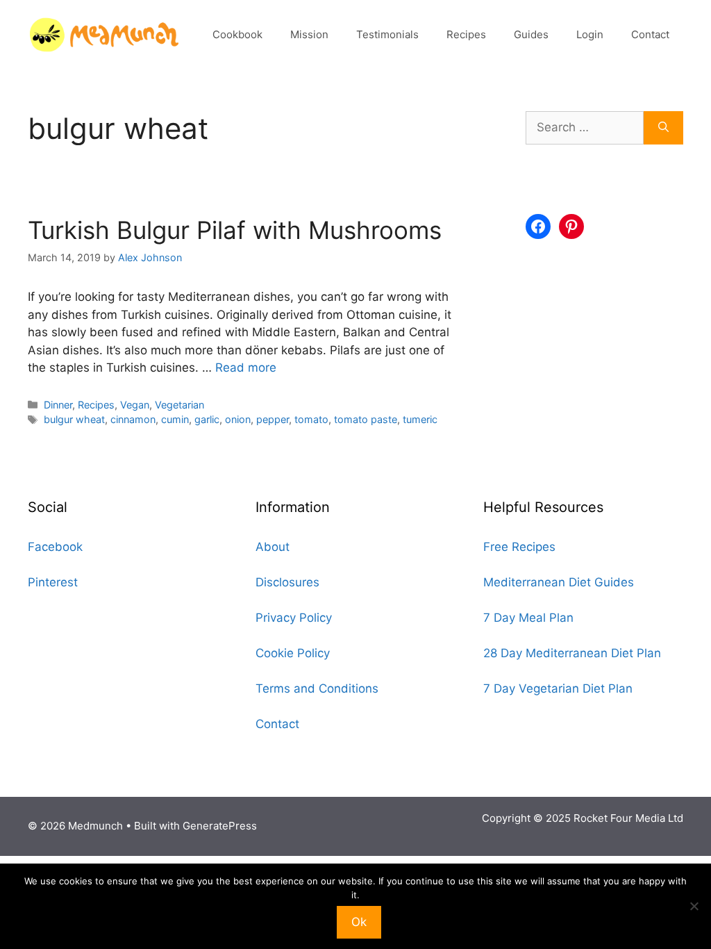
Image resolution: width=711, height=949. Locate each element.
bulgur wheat (74, 419)
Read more (245, 367)
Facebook (55, 547)
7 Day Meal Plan (528, 618)
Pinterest (53, 582)
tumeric (420, 419)
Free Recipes (519, 547)
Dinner (58, 405)
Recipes (466, 34)
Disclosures (287, 582)
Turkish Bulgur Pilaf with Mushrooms (235, 230)
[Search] (663, 128)
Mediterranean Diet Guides (558, 582)
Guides (531, 34)
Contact (650, 34)
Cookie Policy (293, 653)
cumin (175, 419)
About (273, 547)
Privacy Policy (294, 618)
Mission (309, 34)
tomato (311, 419)
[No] (694, 906)
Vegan (134, 405)
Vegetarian (179, 405)
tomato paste (365, 419)
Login (589, 34)
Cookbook (237, 34)
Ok (359, 922)
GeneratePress (220, 825)
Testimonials (387, 34)
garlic (206, 419)
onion (238, 419)
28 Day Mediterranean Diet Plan (572, 653)
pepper (272, 419)
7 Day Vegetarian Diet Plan (558, 688)
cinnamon (133, 419)
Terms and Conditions (317, 688)
